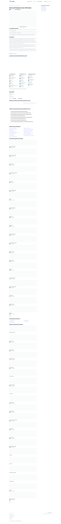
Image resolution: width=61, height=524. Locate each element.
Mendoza (18, 5)
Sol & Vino (10, 80)
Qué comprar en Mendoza (12, 131)
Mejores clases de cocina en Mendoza (28, 131)
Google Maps (20, 98)
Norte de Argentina (39, 1)
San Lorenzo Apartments (31, 79)
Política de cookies (11, 515)
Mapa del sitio (11, 518)
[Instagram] (49, 512)
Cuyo (49, 1)
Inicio (10, 5)
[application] (32, 1)
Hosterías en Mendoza (26, 320)
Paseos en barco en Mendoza (27, 128)
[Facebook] (48, 512)
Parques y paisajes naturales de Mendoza (14, 132)
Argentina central (29, 1)
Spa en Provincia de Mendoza (12, 133)
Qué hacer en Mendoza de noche (13, 129)
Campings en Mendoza (11, 322)
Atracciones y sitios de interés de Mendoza (28, 133)
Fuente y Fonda (21, 80)
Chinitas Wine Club (11, 75)
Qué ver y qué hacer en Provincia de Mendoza (29, 135)
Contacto (10, 517)
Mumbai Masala (21, 85)
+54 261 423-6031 (11, 96)
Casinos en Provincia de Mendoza (13, 136)
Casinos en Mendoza (11, 135)
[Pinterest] (51, 512)
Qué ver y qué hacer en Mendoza (13, 128)
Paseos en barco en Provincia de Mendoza (28, 130)
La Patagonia (45, 1)
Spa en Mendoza (11, 130)
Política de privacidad (12, 516)
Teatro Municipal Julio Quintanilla (13, 85)
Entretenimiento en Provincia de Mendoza (28, 129)
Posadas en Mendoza (26, 321)
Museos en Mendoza (11, 134)
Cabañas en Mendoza (11, 321)
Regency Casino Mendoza (12, 77)
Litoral (34, 1)
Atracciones (12, 5)
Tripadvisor (14, 98)
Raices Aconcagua (30, 75)
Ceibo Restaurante (22, 77)
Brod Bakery (21, 75)
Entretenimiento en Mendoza (27, 132)
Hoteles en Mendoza (11, 320)
